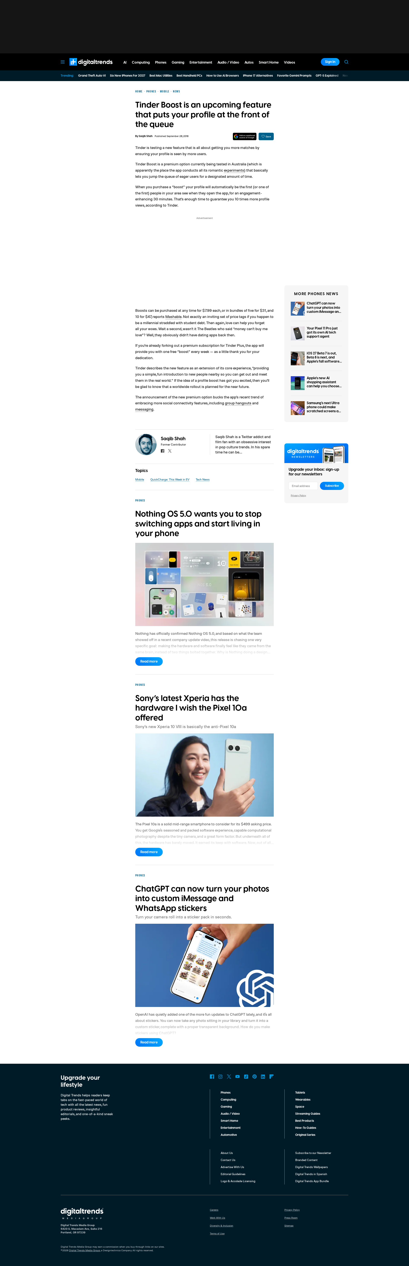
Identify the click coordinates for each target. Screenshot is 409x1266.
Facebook (212, 1076)
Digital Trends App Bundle (312, 1181)
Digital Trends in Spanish (311, 1174)
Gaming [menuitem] (178, 62)
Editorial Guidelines (233, 1174)
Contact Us (228, 1160)
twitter (169, 451)
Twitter (229, 1076)
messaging (144, 409)
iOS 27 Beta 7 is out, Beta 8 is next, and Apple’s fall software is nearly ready (323, 359)
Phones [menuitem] (160, 62)
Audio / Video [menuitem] (228, 62)
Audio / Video (230, 1114)
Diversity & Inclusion (221, 1225)
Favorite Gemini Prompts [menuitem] (294, 76)
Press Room (291, 1217)
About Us (227, 1153)
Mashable (173, 316)
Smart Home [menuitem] (269, 62)
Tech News (203, 479)
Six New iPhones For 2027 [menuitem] (127, 76)
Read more (149, 661)
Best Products (304, 1121)
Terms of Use (217, 1233)
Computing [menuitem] (141, 62)
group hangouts (238, 403)
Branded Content (306, 1160)
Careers (214, 1209)
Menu (63, 61)
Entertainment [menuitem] (201, 62)
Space (299, 1107)
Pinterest (254, 1076)
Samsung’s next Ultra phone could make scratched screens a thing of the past (323, 409)
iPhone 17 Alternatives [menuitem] (258, 76)
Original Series (305, 1135)
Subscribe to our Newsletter (313, 1153)
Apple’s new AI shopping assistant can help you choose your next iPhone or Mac (323, 386)
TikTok (246, 1076)
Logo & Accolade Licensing (238, 1181)
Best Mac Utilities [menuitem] (161, 76)
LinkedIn (263, 1076)
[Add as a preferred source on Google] (244, 136)
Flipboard (271, 1076)
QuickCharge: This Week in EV (169, 479)
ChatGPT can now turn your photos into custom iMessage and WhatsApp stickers (324, 309)
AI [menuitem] (125, 62)
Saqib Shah (146, 136)
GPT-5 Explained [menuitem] (327, 76)
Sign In (330, 62)
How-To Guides (305, 1128)
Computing (228, 1100)
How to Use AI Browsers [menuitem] (222, 76)
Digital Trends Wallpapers (311, 1167)
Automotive (229, 1135)
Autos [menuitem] (249, 62)
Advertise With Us (232, 1167)
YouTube (237, 1076)
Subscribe (332, 486)
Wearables (302, 1100)
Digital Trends (83, 68)
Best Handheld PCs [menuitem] (189, 76)
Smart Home (229, 1121)
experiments (234, 170)
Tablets (300, 1093)
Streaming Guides (307, 1114)
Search (346, 61)
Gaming (226, 1107)
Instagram (220, 1076)
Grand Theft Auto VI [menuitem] (92, 76)
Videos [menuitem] (289, 62)
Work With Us (217, 1217)
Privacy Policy (298, 495)
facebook (162, 451)
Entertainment (231, 1128)
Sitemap (289, 1225)
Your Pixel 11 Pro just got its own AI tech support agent (322, 332)
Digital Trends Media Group (84, 1250)
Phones (225, 1093)
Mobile (139, 479)
